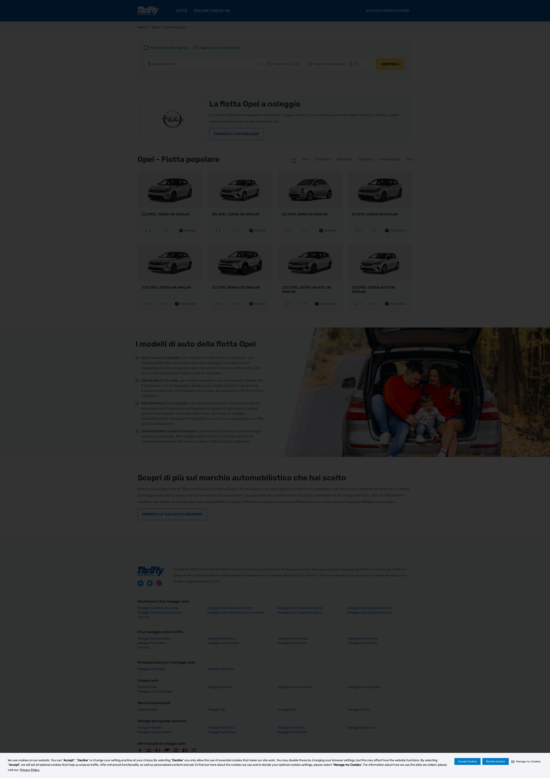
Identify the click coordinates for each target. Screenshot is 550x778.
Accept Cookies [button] (467, 761)
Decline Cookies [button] (495, 761)
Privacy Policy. (30, 770)
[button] (525, 761)
